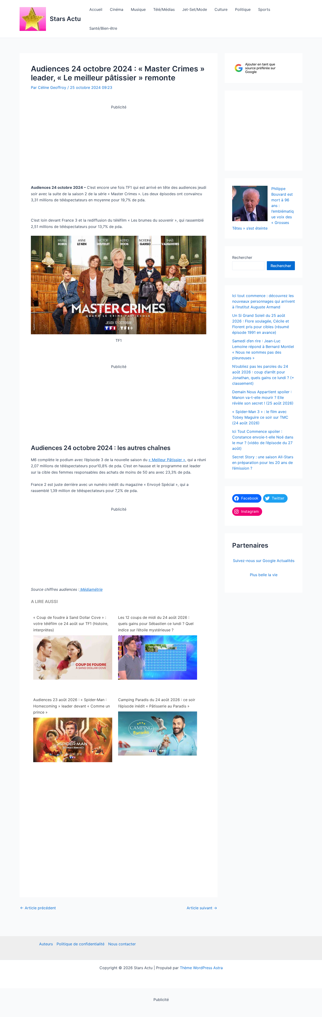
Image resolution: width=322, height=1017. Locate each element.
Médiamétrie (91, 589)
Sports (264, 9)
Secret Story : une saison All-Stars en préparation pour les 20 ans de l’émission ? (262, 463)
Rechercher (242, 257)
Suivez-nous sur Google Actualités (263, 560)
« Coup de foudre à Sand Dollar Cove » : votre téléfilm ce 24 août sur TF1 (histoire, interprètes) (70, 623)
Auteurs (46, 944)
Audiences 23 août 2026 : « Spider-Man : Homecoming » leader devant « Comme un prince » (71, 706)
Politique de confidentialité (80, 944)
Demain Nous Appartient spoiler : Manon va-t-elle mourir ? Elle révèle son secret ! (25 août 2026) (262, 397)
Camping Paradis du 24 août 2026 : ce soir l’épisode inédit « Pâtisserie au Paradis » (156, 702)
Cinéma (116, 9)
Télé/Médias (164, 9)
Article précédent (38, 908)
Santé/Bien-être (103, 28)
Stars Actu (65, 18)
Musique (138, 9)
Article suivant (202, 908)
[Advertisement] (118, 143)
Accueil (95, 9)
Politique (243, 9)
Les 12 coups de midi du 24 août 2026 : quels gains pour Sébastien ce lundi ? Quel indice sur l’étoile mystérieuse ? (156, 623)
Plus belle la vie (263, 574)
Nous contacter (122, 944)
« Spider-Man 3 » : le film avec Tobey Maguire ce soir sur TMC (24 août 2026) (260, 417)
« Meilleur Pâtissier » (167, 459)
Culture (221, 9)
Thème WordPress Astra (201, 967)
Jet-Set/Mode (194, 9)
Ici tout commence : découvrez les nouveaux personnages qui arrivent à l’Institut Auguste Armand (263, 301)
